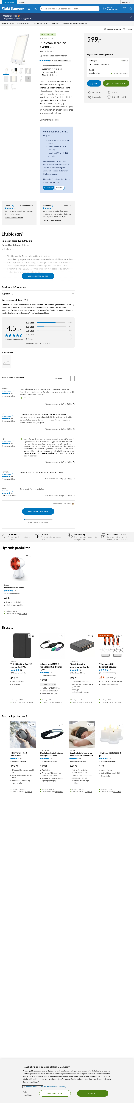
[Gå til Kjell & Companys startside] (14, 8)
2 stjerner (30, 335)
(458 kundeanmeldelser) (48, 761)
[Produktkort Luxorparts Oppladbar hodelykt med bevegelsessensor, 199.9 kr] (52, 734)
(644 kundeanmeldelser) (18, 761)
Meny (34, 8)
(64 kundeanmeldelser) (77, 673)
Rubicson (50, 51)
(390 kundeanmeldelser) (18, 673)
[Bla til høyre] (129, 672)
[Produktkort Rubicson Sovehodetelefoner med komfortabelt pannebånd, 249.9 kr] (82, 734)
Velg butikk (23, 614)
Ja (65, 404)
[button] (6, 71)
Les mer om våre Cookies (33, 1087)
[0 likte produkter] (124, 8)
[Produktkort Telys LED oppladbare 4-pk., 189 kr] (111, 734)
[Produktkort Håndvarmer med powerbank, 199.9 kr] (22, 734)
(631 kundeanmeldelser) (78, 761)
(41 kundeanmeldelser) (12, 594)
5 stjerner (30, 322)
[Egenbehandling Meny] (49, 24)
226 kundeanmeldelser (62, 60)
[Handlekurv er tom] (131, 8)
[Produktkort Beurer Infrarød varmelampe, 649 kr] (18, 567)
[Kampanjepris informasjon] (115, 678)
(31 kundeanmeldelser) (48, 675)
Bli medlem (48, 188)
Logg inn (59, 188)
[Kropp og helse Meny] (31, 24)
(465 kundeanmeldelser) (107, 673)
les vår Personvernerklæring (54, 1087)
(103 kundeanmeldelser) (107, 761)
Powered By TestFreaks (61, 503)
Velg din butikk (94, 73)
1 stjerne (29, 339)
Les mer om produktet (49, 119)
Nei (70, 404)
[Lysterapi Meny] (61, 24)
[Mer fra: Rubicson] (13, 235)
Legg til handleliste (114, 29)
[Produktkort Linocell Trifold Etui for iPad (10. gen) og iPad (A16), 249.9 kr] (22, 645)
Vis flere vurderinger (38, 511)
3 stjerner (30, 331)
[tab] (9, 2)
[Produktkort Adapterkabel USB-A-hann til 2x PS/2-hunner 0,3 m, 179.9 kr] (52, 645)
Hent (96, 83)
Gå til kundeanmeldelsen (14, 217)
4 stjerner (30, 326)
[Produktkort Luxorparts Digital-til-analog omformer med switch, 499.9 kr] (82, 645)
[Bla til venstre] (5, 672)
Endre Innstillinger (27, 1093)
